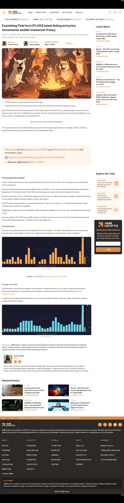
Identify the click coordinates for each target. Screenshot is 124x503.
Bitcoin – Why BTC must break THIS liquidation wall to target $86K (107, 51)
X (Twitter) (56, 446)
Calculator (67, 12)
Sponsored (31, 446)
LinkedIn (54, 455)
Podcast (79, 12)
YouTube (55, 464)
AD (121, 0)
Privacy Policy (107, 446)
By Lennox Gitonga (30, 410)
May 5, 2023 (36, 162)
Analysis (6, 460)
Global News (100, 92)
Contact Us (81, 455)
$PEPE (44, 149)
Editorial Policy (108, 455)
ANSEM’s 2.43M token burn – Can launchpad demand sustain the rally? (34, 405)
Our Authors (81, 450)
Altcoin (27, 385)
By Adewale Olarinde (31, 395)
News (30, 12)
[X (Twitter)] (15, 361)
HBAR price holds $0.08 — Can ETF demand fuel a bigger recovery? (81, 405)
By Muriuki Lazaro (77, 395)
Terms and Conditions (110, 450)
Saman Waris (13, 44)
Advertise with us (83, 460)
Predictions (41, 12)
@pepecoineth (32, 149)
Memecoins (28, 400)
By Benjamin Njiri (101, 104)
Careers (79, 464)
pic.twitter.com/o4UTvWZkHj (48, 157)
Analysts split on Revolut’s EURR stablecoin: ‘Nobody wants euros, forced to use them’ (106, 98)
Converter (54, 12)
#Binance (11, 149)
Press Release (32, 450)
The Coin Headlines (109, 460)
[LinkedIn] (19, 361)
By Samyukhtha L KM (77, 410)
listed (62, 203)
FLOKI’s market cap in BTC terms (55, 276)
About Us (80, 446)
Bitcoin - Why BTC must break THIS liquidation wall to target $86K (81, 390)
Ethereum (6, 450)
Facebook (55, 450)
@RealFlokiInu (60, 149)
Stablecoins (7, 464)
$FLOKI (73, 149)
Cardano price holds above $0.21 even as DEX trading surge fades (34, 390)
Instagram (55, 460)
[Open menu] (4, 12)
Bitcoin (73, 385)
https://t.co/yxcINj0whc (20, 157)
